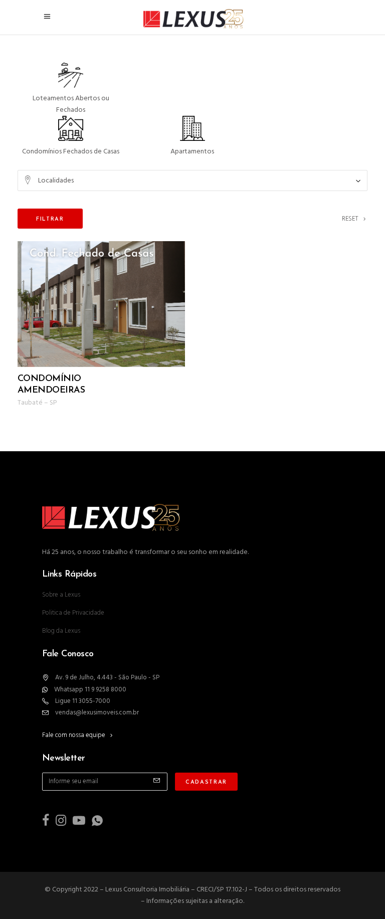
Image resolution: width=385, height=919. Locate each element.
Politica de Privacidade (73, 613)
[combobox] (192, 180)
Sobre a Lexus (61, 595)
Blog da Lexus (61, 631)
